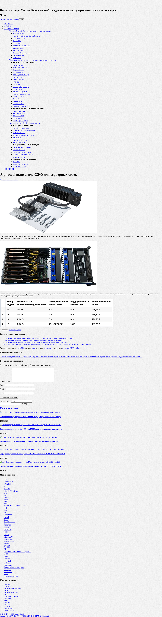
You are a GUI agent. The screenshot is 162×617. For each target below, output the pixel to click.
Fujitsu (6, 497)
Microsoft (7, 526)
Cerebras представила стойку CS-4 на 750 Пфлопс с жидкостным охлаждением (31, 429)
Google (6, 499)
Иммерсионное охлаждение (17, 551)
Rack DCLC (8, 539)
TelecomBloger (9, 610)
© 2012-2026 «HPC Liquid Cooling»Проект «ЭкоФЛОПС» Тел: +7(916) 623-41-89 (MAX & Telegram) (24, 615)
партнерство (8, 572)
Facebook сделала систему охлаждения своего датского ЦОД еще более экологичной (109, 357)
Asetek (7, 483)
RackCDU (8, 537)
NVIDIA (7, 530)
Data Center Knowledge (12, 588)
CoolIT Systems (11, 491)
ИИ (5, 549)
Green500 (6, 503)
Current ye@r (5, 401)
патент (6, 574)
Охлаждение (49, 348)
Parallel (7, 602)
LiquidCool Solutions (9, 521)
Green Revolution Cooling (15, 505)
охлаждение (7, 570)
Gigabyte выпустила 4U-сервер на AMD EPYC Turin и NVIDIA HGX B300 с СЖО (32, 454)
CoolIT (7, 489)
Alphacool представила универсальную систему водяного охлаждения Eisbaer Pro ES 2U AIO (39, 338)
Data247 (7, 590)
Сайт (2, 393)
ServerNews (8, 608)
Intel (6, 517)
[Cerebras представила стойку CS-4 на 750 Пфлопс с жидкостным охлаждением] (30, 425)
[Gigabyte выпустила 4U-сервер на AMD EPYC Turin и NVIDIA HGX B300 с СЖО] (32, 449)
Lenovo (6, 520)
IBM (5, 512)
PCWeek (7, 604)
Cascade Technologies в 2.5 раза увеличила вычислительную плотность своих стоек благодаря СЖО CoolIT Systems (47, 344)
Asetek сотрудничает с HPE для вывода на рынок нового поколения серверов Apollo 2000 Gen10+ (38, 357)
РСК (6, 554)
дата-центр (8, 566)
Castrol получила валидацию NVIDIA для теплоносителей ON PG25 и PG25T (30, 466)
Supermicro (7, 545)
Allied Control (8, 481)
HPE (5, 510)
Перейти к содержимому (9, 19)
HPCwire (7, 598)
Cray (5, 493)
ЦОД (7, 561)
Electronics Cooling (11, 596)
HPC (72, 348)
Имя (2, 385)
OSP (6, 600)
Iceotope (8, 514)
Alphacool (66, 348)
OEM (6, 532)
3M (5, 479)
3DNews (7, 584)
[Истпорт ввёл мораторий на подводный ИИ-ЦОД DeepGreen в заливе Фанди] (30, 412)
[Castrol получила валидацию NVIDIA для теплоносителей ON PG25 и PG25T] (30, 462)
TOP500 (7, 547)
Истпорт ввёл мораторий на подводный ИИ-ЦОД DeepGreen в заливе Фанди (30, 417)
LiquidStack (7, 524)
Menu (21, 19)
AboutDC (7, 586)
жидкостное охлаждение (14, 568)
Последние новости (9, 408)
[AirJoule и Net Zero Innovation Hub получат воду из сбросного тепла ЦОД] (28, 437)
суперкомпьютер (11, 576)
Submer (6, 543)
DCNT (6, 594)
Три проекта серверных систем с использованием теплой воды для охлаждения (34, 340)
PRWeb (7, 606)
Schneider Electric (9, 541)
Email (2, 389)
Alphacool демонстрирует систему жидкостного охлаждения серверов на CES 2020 (35, 342)
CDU (6, 486)
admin (34, 348)
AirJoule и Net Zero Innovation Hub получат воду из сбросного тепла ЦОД (29, 441)
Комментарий (6, 381)
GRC (6, 501)
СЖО (6, 556)
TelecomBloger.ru (15, 330)
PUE (6, 534)
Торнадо (7, 558)
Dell (5, 495)
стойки (77, 348)
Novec (6, 528)
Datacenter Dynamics (11, 592)
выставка (7, 564)
